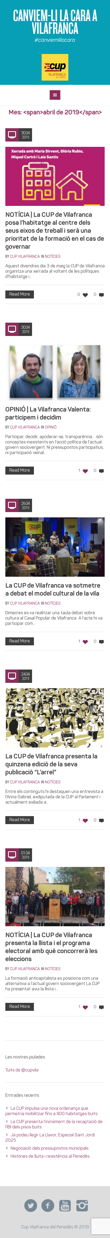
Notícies (52, 257)
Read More (19, 294)
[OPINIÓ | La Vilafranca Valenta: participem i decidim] (55, 371)
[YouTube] (65, 1205)
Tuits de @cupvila (21, 1070)
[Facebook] (47, 1205)
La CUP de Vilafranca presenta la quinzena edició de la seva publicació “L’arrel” (51, 765)
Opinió (51, 428)
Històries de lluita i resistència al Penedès (50, 1156)
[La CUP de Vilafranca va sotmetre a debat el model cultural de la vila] (55, 547)
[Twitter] (30, 1205)
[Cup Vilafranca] (55, 67)
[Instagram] (82, 1205)
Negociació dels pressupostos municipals (49, 1148)
